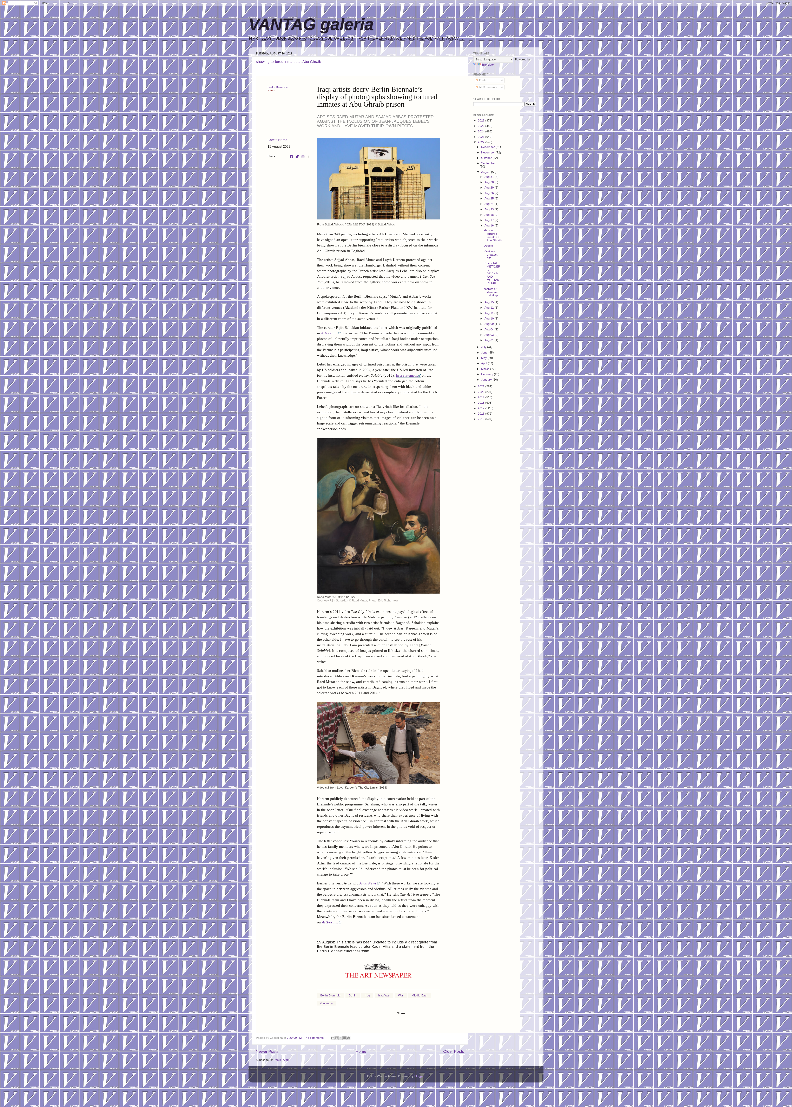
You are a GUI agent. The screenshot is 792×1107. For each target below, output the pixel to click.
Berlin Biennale (278, 87)
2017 (481, 408)
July (484, 347)
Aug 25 (489, 198)
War (400, 995)
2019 (481, 397)
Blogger (419, 1076)
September (488, 163)
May (484, 358)
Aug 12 (489, 307)
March (485, 368)
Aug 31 (489, 176)
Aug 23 (489, 209)
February (487, 374)
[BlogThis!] (337, 1038)
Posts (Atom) (282, 1059)
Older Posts (453, 1051)
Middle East (419, 995)
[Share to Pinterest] (348, 1038)
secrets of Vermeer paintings (491, 292)
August (486, 172)
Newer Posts (267, 1051)
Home (361, 1051)
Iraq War (384, 995)
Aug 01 (489, 340)
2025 (481, 125)
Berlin (352, 995)
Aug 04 (489, 329)
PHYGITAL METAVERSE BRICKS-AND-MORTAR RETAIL (492, 273)
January (487, 379)
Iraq (367, 995)
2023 (481, 136)
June (484, 352)
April (484, 363)
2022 (481, 142)
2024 (481, 131)
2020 (481, 392)
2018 (481, 402)
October (487, 157)
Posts (482, 80)
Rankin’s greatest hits (490, 254)
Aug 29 (489, 187)
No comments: (315, 1037)
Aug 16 (489, 225)
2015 (481, 419)
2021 (481, 386)
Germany (326, 1003)
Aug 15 (489, 302)
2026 (481, 120)
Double (488, 245)
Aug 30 (489, 182)
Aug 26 (489, 193)
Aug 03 (489, 334)
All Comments (487, 87)
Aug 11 (489, 313)
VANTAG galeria (311, 24)
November (488, 152)
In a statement (407, 375)
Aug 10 (489, 318)
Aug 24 (489, 203)
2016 (481, 413)
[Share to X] (340, 1038)
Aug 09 (489, 323)
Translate (488, 64)
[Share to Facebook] (344, 1038)
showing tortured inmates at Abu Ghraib (288, 62)
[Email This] (333, 1038)
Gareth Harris (277, 140)
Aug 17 (489, 220)
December (488, 147)
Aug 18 (489, 214)
